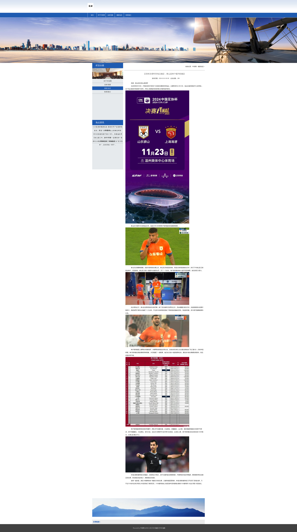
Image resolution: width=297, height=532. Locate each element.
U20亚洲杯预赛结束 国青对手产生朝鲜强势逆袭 (108, 127)
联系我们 (128, 15)
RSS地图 (155, 528)
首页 (92, 15)
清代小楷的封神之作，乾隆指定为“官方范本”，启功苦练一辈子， (108, 141)
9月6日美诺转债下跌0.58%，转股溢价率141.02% (107, 134)
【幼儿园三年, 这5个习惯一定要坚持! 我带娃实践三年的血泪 (107, 138)
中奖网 (194, 66)
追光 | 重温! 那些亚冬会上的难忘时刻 (107, 130)
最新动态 (119, 15)
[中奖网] (90, 8)
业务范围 (110, 15)
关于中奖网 (101, 15)
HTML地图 (161, 528)
